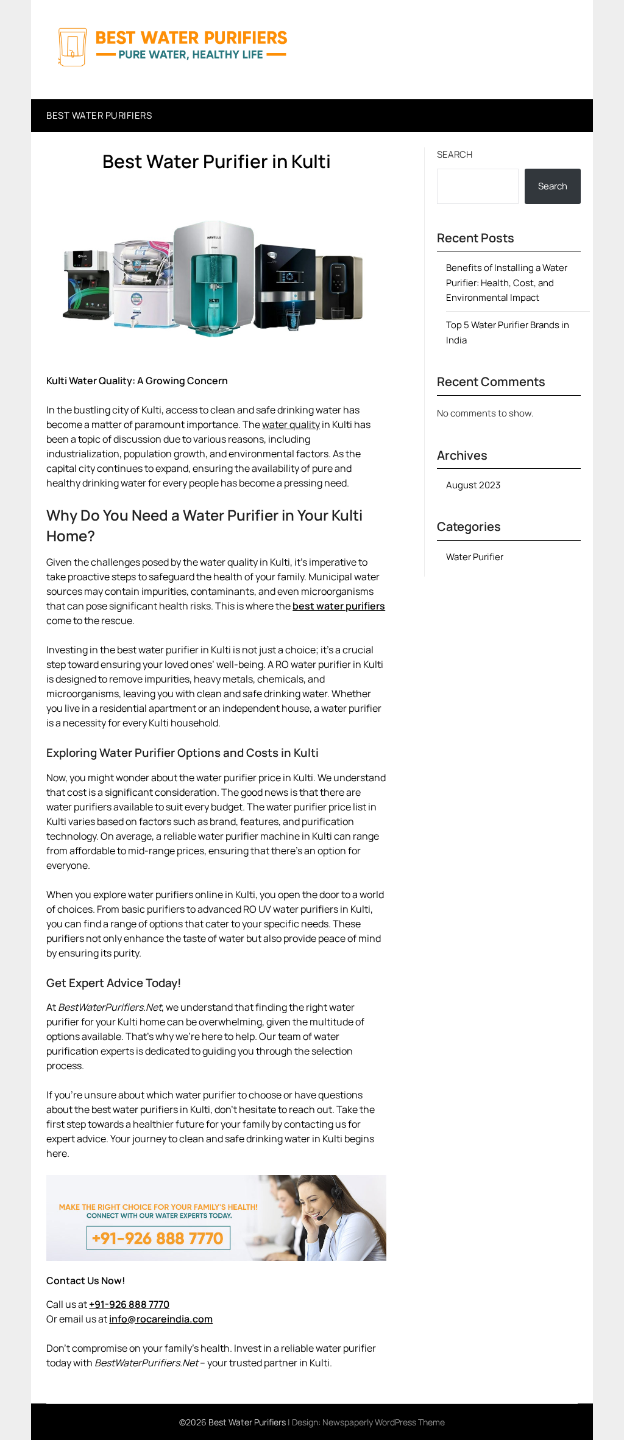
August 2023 (473, 485)
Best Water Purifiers (99, 115)
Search (454, 154)
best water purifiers (338, 606)
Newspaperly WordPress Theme (383, 1422)
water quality (291, 424)
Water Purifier (474, 556)
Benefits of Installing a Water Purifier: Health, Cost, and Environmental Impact (506, 282)
